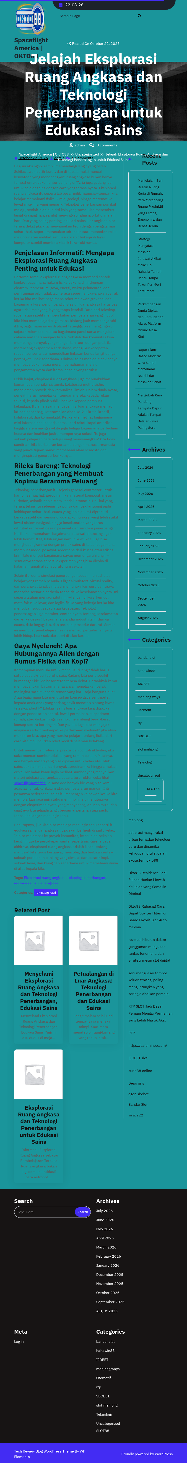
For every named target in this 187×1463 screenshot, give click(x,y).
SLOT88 (153, 788)
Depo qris (136, 1083)
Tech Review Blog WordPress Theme (44, 1451)
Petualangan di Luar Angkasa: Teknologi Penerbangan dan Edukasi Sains (93, 990)
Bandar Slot (138, 1104)
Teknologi (145, 762)
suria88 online (140, 1070)
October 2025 (148, 585)
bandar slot (146, 657)
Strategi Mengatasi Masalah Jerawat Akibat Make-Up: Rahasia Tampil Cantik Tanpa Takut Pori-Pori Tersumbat (149, 265)
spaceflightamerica (30, 783)
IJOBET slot (138, 1058)
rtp (140, 723)
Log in (19, 1341)
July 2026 (145, 467)
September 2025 (110, 1302)
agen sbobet (138, 1094)
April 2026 (146, 506)
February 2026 (149, 533)
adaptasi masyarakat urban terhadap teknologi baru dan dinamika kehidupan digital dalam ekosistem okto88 (149, 846)
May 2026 (145, 493)
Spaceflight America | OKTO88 (44, 154)
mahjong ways (149, 697)
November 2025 (150, 572)
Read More (37, 940)
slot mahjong (148, 749)
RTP (131, 1033)
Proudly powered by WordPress (147, 1454)
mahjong (135, 820)
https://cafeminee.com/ (147, 1045)
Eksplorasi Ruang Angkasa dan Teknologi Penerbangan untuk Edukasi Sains (39, 1124)
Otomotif (144, 710)
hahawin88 (146, 671)
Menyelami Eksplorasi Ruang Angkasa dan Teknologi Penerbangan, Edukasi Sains (39, 990)
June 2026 (146, 480)
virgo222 (135, 1115)
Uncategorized (87, 154)
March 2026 (147, 520)
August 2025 (148, 618)
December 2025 (150, 559)
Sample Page (70, 16)
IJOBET (144, 684)
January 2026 (148, 546)
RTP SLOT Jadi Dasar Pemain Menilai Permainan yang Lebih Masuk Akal (150, 1013)
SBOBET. (145, 736)
